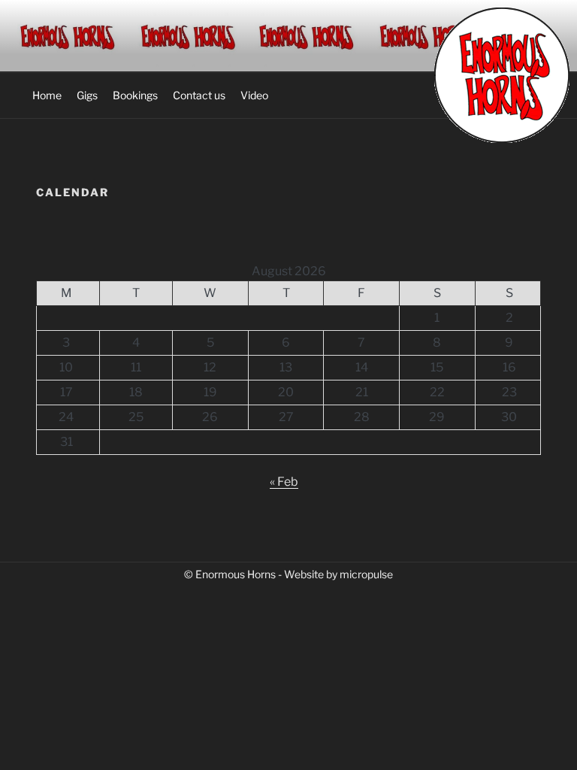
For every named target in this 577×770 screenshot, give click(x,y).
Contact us (199, 95)
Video (254, 95)
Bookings (135, 95)
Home (47, 95)
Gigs (87, 95)
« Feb (284, 481)
